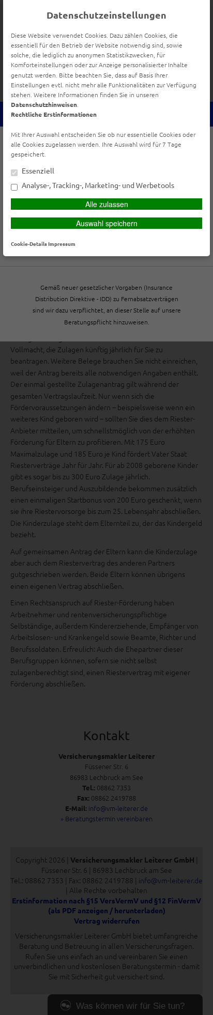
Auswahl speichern (107, 223)
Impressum (61, 243)
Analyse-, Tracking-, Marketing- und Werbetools (97, 185)
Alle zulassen (106, 204)
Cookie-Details (29, 243)
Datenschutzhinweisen (44, 104)
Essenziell (37, 171)
